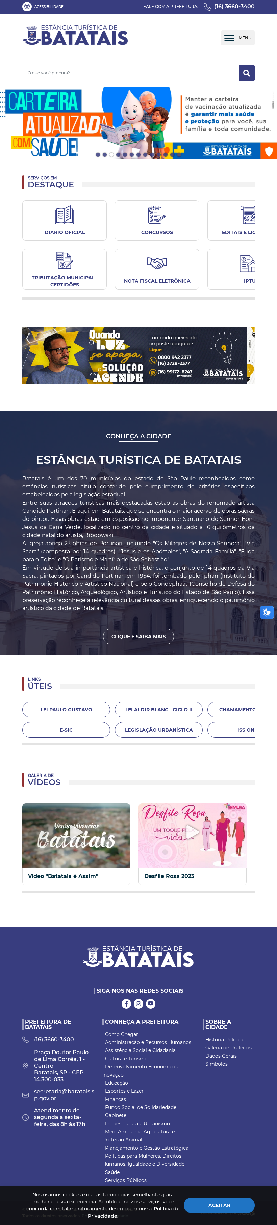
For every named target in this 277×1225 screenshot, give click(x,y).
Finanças (115, 1099)
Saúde (112, 1172)
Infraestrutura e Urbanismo (137, 1123)
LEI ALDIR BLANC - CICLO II (159, 710)
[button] (44, 7)
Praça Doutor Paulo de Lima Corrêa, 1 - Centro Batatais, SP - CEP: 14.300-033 (61, 1066)
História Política (224, 1040)
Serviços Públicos (126, 1180)
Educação (116, 1083)
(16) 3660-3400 (234, 6)
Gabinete (115, 1115)
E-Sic (66, 730)
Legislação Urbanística (159, 730)
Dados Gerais (221, 1056)
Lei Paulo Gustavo (66, 710)
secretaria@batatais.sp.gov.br (64, 1095)
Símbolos (216, 1064)
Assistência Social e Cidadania (140, 1050)
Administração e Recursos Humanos (148, 1042)
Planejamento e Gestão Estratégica (146, 1148)
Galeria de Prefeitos (228, 1048)
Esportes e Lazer (124, 1091)
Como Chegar (121, 1034)
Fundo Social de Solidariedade (140, 1107)
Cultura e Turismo (126, 1059)
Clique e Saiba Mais (138, 636)
